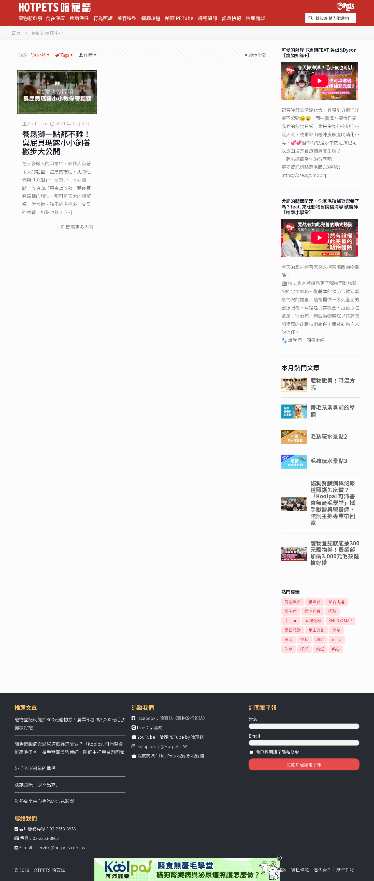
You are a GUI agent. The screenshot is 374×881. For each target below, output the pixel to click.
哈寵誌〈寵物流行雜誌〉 (183, 718)
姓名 (253, 719)
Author (35, 123)
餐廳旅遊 (151, 17)
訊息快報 (231, 17)
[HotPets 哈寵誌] (55, 6)
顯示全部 (257, 54)
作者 (88, 54)
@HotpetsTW (174, 746)
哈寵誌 (156, 727)
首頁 (16, 32)
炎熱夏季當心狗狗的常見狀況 (44, 800)
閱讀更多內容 (79, 226)
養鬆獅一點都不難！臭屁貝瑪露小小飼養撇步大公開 (56, 142)
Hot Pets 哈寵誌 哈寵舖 (181, 755)
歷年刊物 (345, 870)
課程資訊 (207, 17)
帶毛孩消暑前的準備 (35, 768)
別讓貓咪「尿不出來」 (37, 784)
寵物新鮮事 (30, 17)
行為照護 (103, 17)
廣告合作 (322, 870)
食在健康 (55, 17)
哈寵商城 (255, 17)
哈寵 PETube (179, 17)
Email (254, 736)
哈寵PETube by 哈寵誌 (182, 737)
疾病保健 (79, 17)
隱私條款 (300, 870)
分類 (41, 54)
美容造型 (127, 17)
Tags (64, 54)
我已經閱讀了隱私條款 (277, 752)
